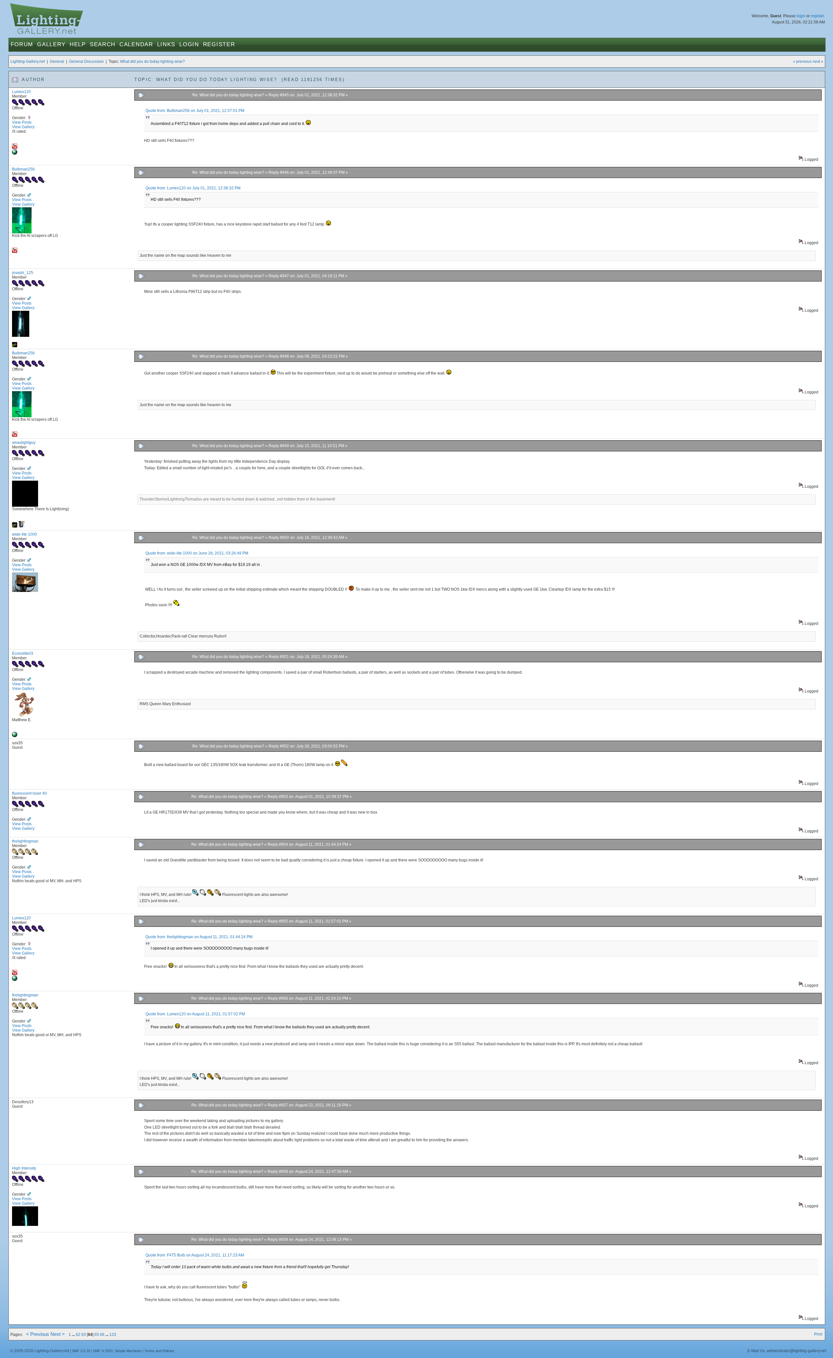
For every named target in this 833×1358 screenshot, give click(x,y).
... (74, 1334)
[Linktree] (14, 736)
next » (818, 61)
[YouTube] (14, 147)
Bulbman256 (23, 169)
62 (78, 1334)
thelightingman (25, 841)
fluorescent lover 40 (29, 793)
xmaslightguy (23, 442)
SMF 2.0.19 (81, 1351)
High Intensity (24, 1168)
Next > (57, 1334)
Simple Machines (128, 1351)
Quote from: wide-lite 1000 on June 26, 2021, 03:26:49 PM (196, 553)
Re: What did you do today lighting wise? (228, 95)
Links (166, 44)
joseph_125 (22, 272)
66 (102, 1334)
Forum (22, 44)
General (57, 61)
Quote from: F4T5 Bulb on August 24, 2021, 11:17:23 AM (194, 1255)
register (817, 16)
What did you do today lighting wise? (152, 61)
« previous (802, 61)
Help (78, 44)
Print (818, 1334)
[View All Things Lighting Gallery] (21, 526)
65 (96, 1334)
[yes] (14, 153)
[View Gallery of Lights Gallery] (14, 346)
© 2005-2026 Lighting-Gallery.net (39, 1351)
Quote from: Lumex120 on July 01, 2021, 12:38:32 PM (192, 188)
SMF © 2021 (103, 1351)
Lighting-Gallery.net (27, 61)
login (801, 16)
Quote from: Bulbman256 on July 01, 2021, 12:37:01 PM (194, 110)
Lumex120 (21, 91)
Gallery (51, 44)
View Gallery (23, 127)
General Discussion (86, 61)
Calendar (136, 44)
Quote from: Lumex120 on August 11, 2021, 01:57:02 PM (195, 1014)
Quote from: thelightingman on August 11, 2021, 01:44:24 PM (199, 937)
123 (112, 1334)
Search (103, 44)
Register (219, 44)
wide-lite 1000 (24, 534)
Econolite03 (22, 653)
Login (189, 44)
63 (83, 1334)
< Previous (37, 1334)
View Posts (22, 122)
